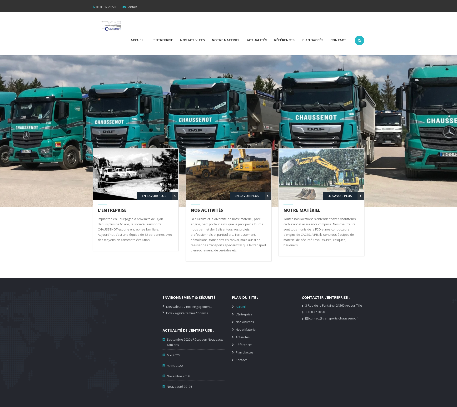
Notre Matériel (226, 40)
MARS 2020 (175, 365)
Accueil (137, 40)
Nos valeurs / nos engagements (189, 306)
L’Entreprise (162, 40)
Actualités (257, 40)
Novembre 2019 (178, 376)
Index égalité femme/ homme (187, 313)
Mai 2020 (173, 355)
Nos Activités (192, 40)
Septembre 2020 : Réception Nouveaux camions (195, 342)
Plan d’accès (312, 40)
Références (284, 40)
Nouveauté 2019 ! (179, 386)
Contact (131, 7)
